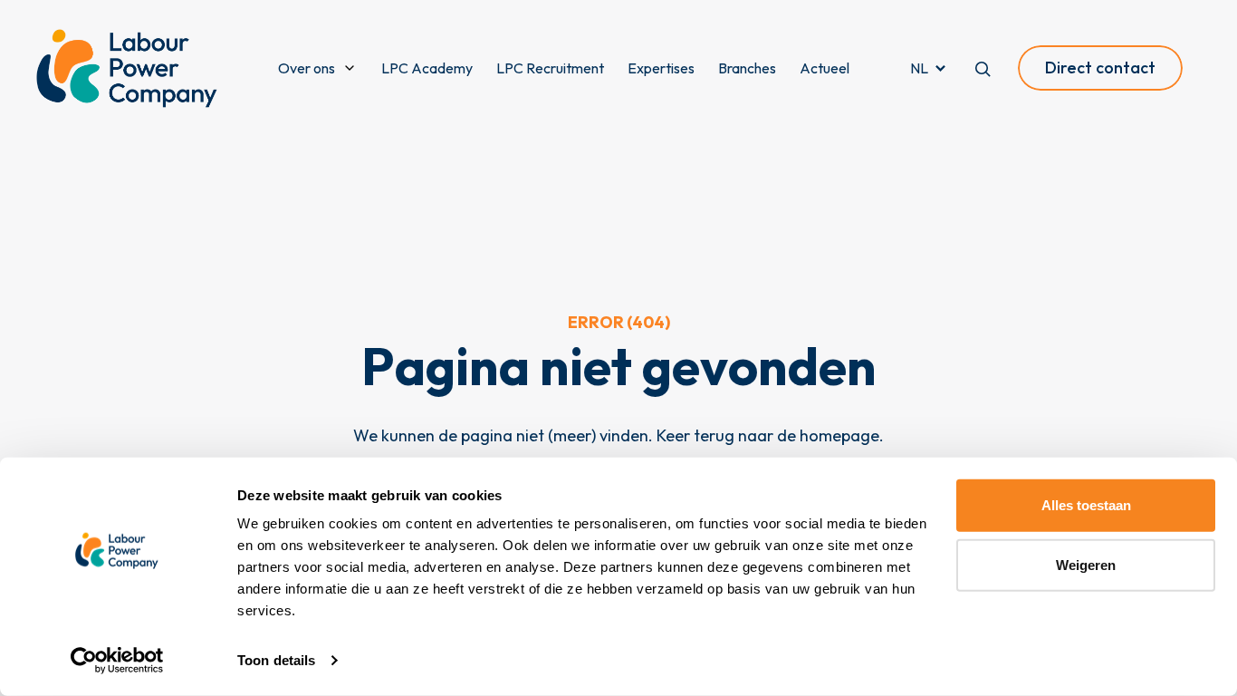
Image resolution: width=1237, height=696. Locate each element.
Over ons (306, 68)
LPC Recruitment (550, 68)
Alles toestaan (1086, 505)
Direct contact (1100, 67)
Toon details (276, 660)
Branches (747, 68)
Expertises (661, 68)
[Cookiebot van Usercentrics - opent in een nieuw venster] (117, 660)
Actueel (824, 68)
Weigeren (1086, 564)
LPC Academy (427, 68)
